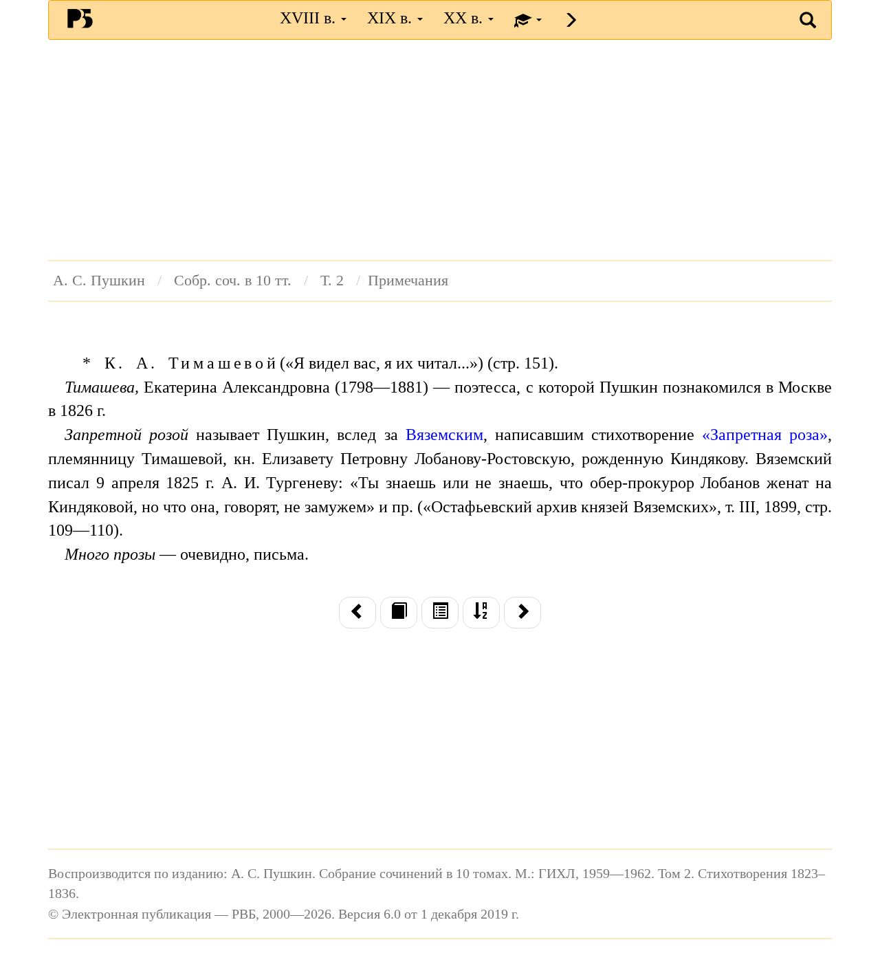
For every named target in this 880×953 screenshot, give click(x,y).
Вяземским (444, 434)
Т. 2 (332, 280)
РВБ (80, 18)
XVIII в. (310, 18)
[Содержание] (440, 612)
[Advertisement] (440, 150)
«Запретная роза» (765, 434)
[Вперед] (522, 612)
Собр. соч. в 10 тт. (233, 280)
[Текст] (398, 612)
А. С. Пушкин (99, 280)
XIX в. (391, 18)
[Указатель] (481, 612)
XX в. (465, 18)
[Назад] (357, 612)
